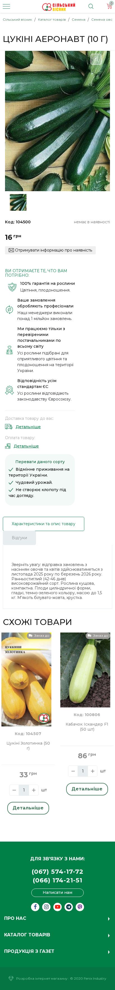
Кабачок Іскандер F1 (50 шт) (87, 727)
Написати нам (57, 892)
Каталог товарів (52, 19)
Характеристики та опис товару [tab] (43, 523)
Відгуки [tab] (19, 537)
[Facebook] (35, 907)
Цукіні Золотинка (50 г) (28, 746)
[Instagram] (46, 907)
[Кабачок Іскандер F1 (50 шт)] (85, 669)
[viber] (80, 907)
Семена (78, 19)
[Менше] (14, 790)
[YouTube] (57, 907)
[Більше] (34, 790)
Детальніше (28, 426)
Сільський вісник (17, 19)
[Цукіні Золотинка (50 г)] (26, 678)
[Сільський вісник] (58, 7)
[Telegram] (68, 907)
